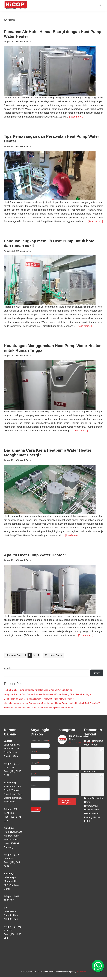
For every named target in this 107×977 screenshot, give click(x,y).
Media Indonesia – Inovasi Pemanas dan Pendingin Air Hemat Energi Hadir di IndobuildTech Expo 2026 (52, 703)
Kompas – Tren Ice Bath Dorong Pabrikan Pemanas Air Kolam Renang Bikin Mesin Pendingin (47, 694)
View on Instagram (66, 801)
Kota (33, 774)
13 (47, 655)
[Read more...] (76, 117)
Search (7, 668)
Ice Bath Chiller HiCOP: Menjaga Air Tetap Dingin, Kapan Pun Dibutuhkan (38, 690)
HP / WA (35, 763)
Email (34, 752)
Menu (100, 4)
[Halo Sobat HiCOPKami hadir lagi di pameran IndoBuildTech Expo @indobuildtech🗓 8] (92, 758)
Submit (36, 809)
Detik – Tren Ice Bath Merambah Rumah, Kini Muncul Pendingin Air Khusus (39, 699)
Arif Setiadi (81, 971)
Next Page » (56, 656)
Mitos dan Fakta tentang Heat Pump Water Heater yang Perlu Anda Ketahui (38, 708)
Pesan (34, 785)
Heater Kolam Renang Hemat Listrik (92, 817)
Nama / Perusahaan (40, 741)
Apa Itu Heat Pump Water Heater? (35, 555)
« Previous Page (13, 656)
